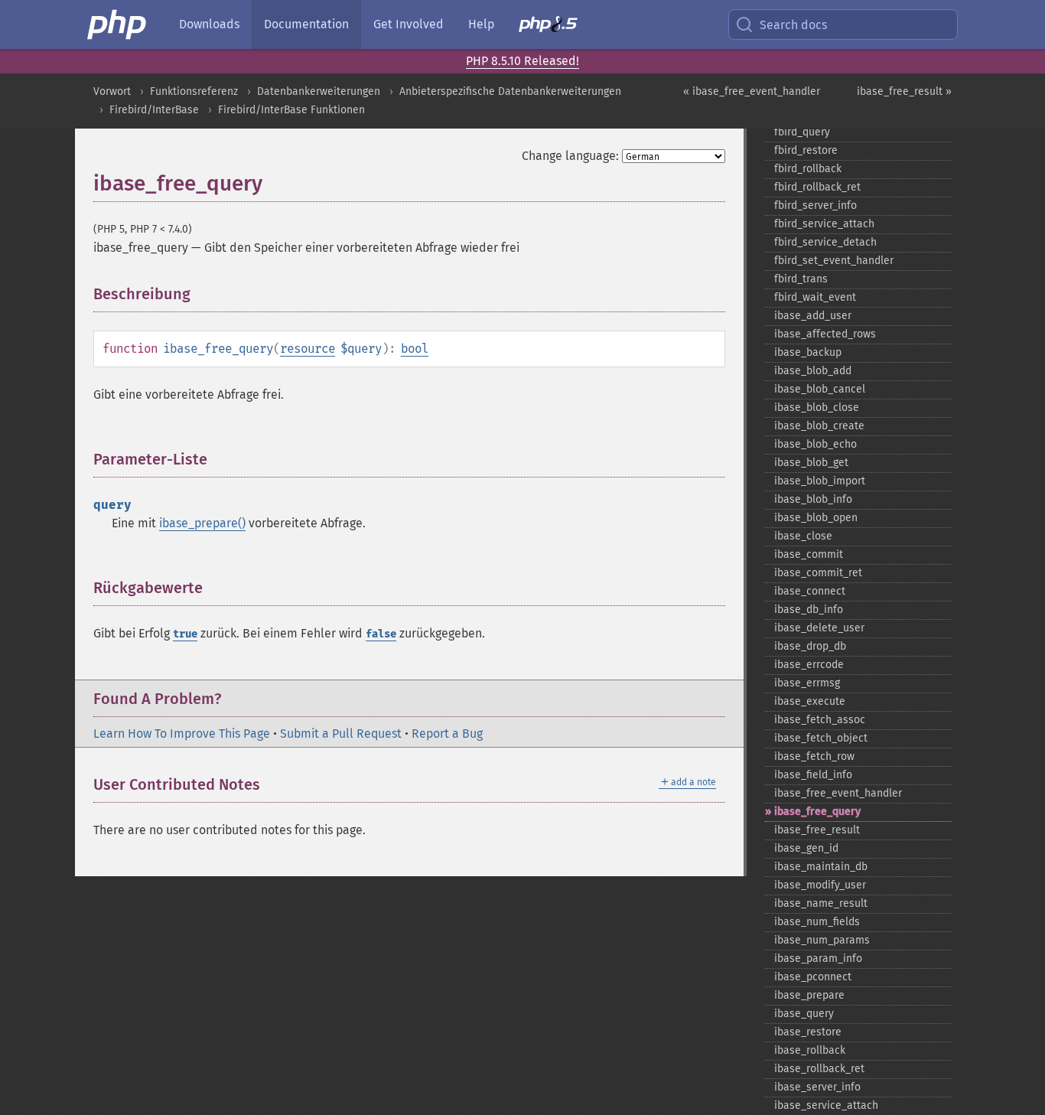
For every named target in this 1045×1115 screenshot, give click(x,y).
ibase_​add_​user (812, 315)
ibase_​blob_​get (811, 462)
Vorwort (112, 91)
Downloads (209, 24)
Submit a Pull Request (341, 733)
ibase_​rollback (809, 1050)
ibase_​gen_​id (806, 848)
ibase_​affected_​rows (825, 334)
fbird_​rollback (808, 168)
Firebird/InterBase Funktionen (291, 109)
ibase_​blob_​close (816, 407)
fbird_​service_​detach (825, 242)
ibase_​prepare (809, 995)
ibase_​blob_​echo (815, 444)
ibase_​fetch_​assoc (819, 719)
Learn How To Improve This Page (181, 733)
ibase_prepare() (202, 523)
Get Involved (408, 24)
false (381, 634)
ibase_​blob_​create (819, 425)
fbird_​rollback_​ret (817, 187)
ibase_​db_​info (808, 609)
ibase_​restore (808, 1031)
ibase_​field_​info (813, 774)
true (185, 634)
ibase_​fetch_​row (814, 756)
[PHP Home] (117, 24)
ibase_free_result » (904, 91)
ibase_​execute (809, 701)
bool (414, 348)
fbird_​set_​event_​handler (834, 260)
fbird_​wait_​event (815, 297)
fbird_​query (802, 132)
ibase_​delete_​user (819, 627)
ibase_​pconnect (812, 976)
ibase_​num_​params (822, 940)
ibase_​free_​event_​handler (838, 793)
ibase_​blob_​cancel (819, 389)
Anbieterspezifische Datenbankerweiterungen (510, 91)
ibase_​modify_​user (820, 885)
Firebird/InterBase (154, 109)
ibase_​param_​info (818, 958)
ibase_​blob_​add (812, 370)
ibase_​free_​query (817, 811)
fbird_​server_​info (815, 205)
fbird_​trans (801, 278)
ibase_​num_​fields (817, 921)
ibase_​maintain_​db (821, 866)
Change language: (570, 155)
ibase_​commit (808, 554)
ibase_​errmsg (807, 683)
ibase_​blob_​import (819, 480)
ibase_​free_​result (817, 829)
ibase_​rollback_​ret (819, 1068)
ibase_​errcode (809, 664)
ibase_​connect (809, 591)
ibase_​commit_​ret (818, 572)
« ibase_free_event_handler (751, 91)
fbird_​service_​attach (824, 223)
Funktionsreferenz (194, 91)
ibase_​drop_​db (810, 646)
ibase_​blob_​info (813, 499)
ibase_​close (803, 536)
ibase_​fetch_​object (821, 738)
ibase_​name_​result (821, 903)
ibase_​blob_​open (816, 517)
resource (307, 348)
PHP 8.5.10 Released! (522, 61)
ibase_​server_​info (817, 1087)
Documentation (306, 24)
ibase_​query (804, 1013)
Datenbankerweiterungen (318, 91)
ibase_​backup (808, 352)
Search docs (793, 25)
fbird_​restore (806, 150)
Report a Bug (447, 733)
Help (481, 24)
